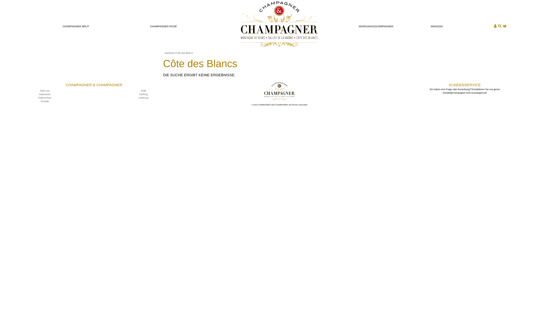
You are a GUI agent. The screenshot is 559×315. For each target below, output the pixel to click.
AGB (143, 91)
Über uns (45, 91)
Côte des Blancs (184, 53)
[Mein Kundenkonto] (495, 26)
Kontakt (45, 101)
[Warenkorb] (505, 26)
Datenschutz (44, 98)
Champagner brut (76, 26)
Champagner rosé (163, 26)
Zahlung (143, 94)
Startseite (169, 53)
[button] (500, 26)
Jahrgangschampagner (375, 26)
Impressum (45, 94)
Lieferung (143, 98)
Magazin (437, 26)
